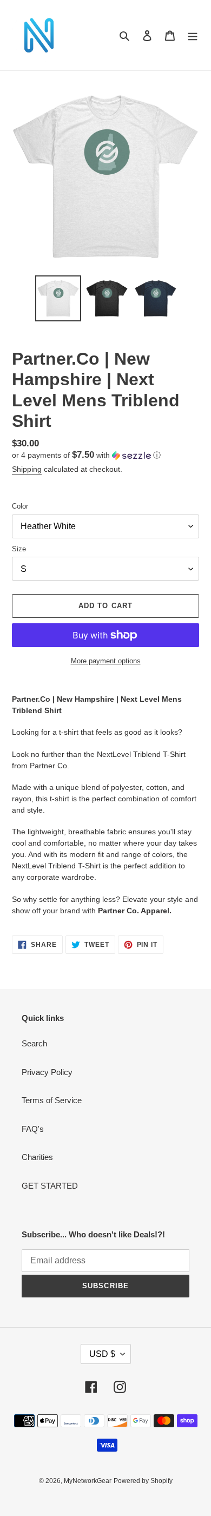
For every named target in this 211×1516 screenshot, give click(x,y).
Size (19, 549)
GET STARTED (50, 1185)
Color (20, 506)
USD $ (102, 1354)
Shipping (27, 469)
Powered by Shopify (143, 1481)
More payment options (106, 661)
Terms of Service (52, 1100)
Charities (37, 1157)
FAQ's (33, 1128)
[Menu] (192, 35)
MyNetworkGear (87, 1481)
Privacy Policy (47, 1072)
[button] (86, 455)
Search (34, 1043)
